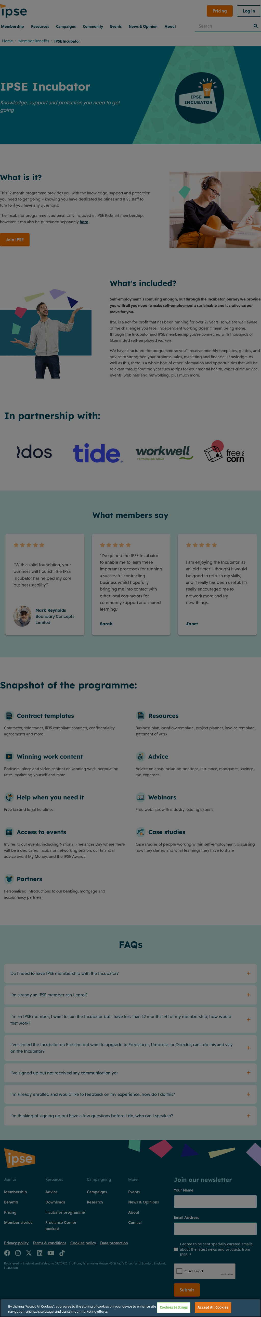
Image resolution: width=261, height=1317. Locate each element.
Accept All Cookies (213, 1307)
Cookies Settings (174, 1307)
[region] (130, 1308)
